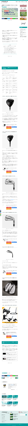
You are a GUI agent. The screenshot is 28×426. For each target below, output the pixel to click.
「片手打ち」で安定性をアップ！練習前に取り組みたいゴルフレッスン (23, 33)
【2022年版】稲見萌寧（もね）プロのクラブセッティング (11, 358)
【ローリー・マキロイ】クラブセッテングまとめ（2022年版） (11, 352)
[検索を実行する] (26, 414)
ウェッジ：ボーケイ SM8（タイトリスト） (8, 50)
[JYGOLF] (4, 1)
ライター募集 (3, 416)
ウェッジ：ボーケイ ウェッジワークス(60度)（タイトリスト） (10, 51)
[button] (3, 18)
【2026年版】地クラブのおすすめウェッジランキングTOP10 (23, 29)
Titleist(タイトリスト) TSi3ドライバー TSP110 (11, 124)
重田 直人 (5, 387)
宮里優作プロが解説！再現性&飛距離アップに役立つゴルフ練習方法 (23, 36)
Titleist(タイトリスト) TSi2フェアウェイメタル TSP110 (11, 168)
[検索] (26, 0)
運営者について (3, 421)
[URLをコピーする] (16, 18)
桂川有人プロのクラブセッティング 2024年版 (23, 31)
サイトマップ (3, 419)
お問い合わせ (10, 424)
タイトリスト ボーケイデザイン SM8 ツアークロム (11, 270)
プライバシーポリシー (4, 420)
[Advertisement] (10, 24)
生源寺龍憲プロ (12, 199)
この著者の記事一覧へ (13, 389)
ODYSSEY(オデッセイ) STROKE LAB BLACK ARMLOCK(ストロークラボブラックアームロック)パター (11, 333)
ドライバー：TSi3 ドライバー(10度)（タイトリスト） (9, 47)
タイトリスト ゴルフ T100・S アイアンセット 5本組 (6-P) (11, 239)
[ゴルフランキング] (21, 412)
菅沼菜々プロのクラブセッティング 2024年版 (23, 34)
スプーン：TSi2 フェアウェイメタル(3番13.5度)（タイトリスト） (10, 48)
